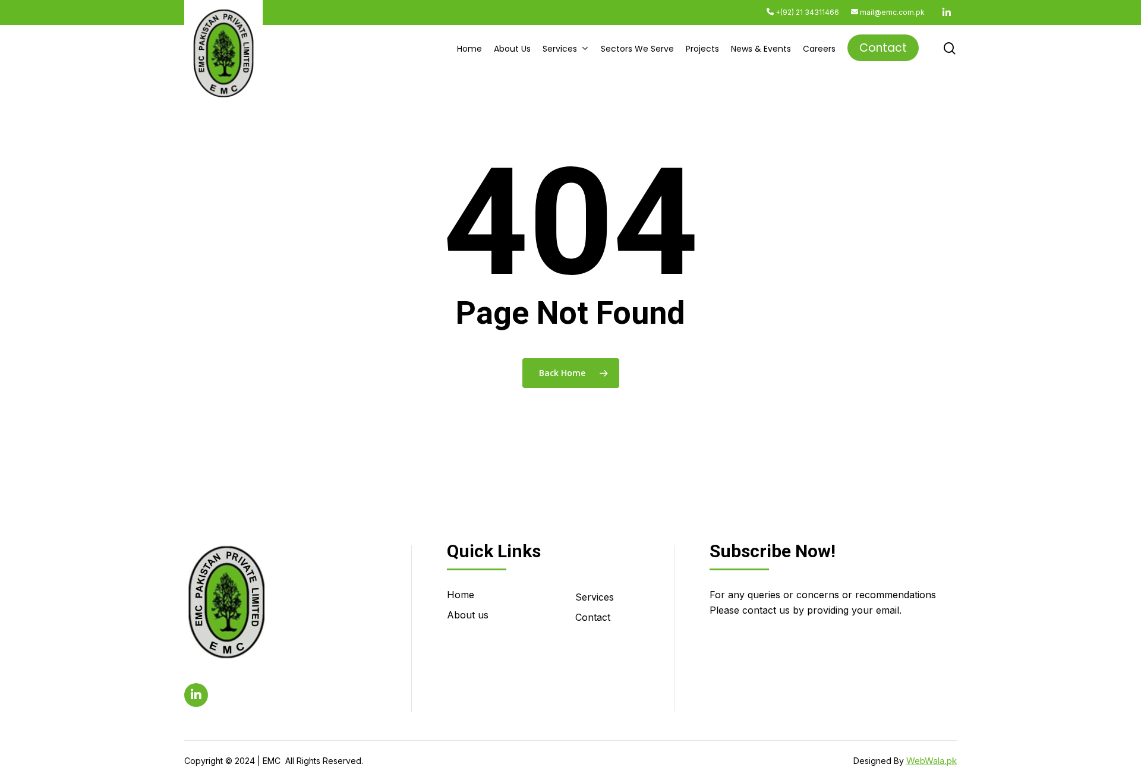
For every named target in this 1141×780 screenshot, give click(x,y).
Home (460, 595)
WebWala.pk (931, 760)
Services (594, 597)
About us (467, 615)
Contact (592, 617)
